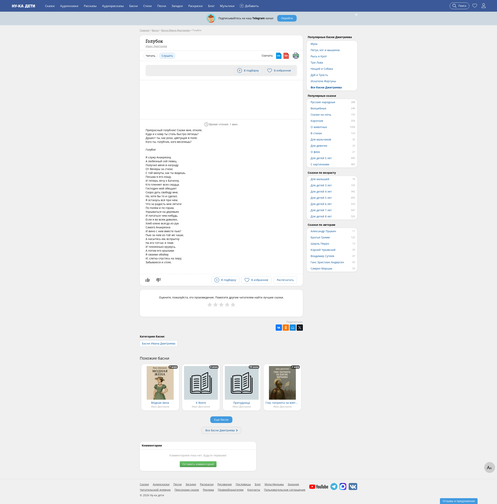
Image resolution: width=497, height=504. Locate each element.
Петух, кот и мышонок (325, 50)
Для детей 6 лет (321, 204)
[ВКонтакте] (279, 327)
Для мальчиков (321, 139)
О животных (319, 127)
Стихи (147, 6)
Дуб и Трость (319, 75)
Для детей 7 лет (321, 210)
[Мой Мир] (293, 327)
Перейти (287, 18)
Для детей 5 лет (321, 158)
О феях (315, 152)
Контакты (253, 489)
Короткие (317, 121)
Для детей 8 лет (321, 216)
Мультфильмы (274, 484)
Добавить (250, 5)
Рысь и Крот (319, 56)
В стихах (316, 133)
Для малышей (320, 179)
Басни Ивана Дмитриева (158, 343)
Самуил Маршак (321, 268)
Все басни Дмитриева (220, 430)
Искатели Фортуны (323, 81)
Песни (161, 6)
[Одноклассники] (286, 327)
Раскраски (195, 6)
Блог (211, 6)
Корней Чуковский (323, 250)
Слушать (167, 56)
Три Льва (317, 62)
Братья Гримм (320, 237)
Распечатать (285, 280)
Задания (293, 484)
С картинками (320, 164)
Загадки (177, 6)
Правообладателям (230, 489)
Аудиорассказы (113, 6)
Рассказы (90, 6)
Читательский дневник (155, 489)
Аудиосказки (69, 6)
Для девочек (319, 145)
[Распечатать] (296, 56)
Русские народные (323, 102)
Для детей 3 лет (321, 185)
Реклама (208, 489)
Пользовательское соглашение (284, 489)
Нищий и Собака (322, 69)
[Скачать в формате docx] (279, 56)
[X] (300, 327)
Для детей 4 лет (321, 191)
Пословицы (243, 484)
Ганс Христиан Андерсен (327, 262)
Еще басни (221, 419)
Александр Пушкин (323, 231)
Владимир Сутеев (322, 256)
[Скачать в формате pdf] (286, 56)
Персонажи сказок (187, 489)
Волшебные (318, 108)
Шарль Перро (320, 243)
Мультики (227, 6)
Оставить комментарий (198, 464)
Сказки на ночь (321, 114)
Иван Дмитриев (156, 46)
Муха (314, 44)
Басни (133, 6)
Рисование (224, 484)
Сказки (50, 6)
